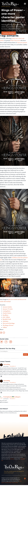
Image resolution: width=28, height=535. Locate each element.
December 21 (13, 366)
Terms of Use (15, 482)
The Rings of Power (8, 325)
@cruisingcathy (6, 398)
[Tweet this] (1, 333)
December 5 (12, 398)
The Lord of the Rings (9, 323)
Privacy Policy (8, 482)
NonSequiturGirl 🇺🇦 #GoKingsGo (12, 397)
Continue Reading (8, 33)
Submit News (24, 415)
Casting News (6, 311)
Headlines (5, 315)
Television (5, 321)
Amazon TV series (8, 309)
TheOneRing (6, 364)
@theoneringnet (6, 366)
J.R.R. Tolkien (6, 317)
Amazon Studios (7, 307)
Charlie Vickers (7, 313)
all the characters (15, 40)
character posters (22, 42)
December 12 (13, 382)
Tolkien (5, 327)
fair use (12, 458)
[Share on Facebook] (4, 333)
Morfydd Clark (7, 319)
